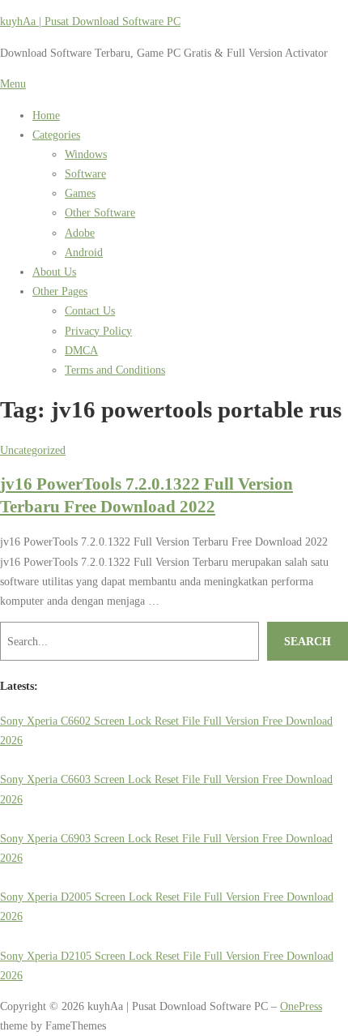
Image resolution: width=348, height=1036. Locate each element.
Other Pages (59, 291)
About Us (54, 271)
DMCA (81, 350)
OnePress (301, 1006)
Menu (13, 83)
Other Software (100, 212)
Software (85, 173)
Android (84, 252)
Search (307, 641)
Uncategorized (33, 449)
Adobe (80, 232)
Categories (56, 134)
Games (80, 192)
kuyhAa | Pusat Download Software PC (90, 21)
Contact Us (90, 310)
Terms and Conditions (115, 369)
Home (46, 115)
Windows (86, 154)
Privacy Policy (98, 330)
